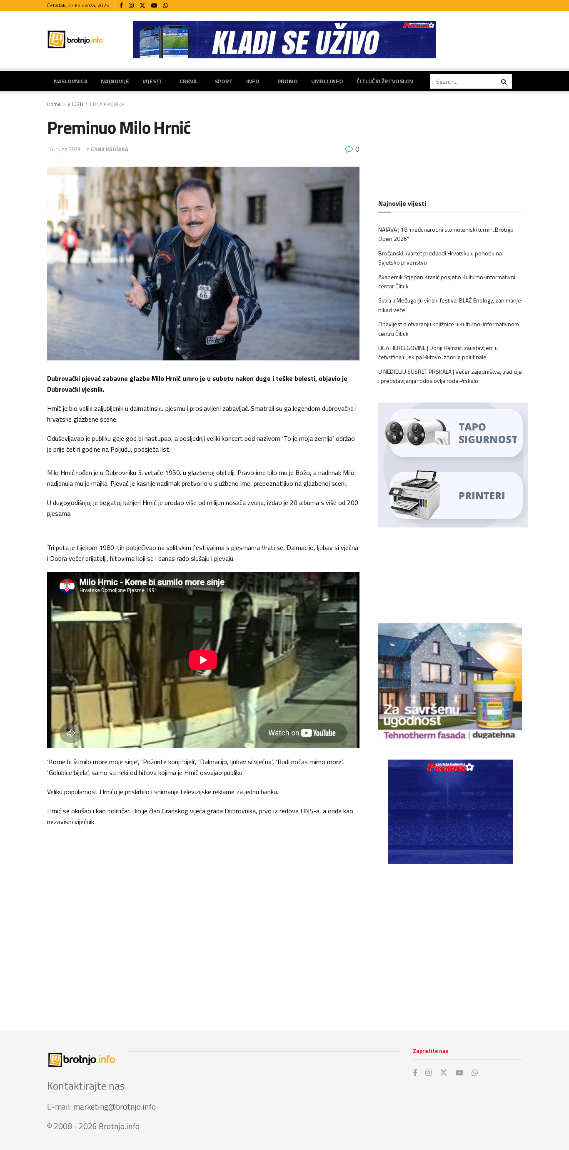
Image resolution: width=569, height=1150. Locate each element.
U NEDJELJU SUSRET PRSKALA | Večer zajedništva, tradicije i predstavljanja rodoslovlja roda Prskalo (450, 376)
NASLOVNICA (70, 81)
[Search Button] (504, 81)
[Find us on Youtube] (154, 5)
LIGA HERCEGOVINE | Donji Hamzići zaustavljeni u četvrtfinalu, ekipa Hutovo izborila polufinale (438, 352)
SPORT (224, 81)
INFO (253, 81)
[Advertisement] (450, 938)
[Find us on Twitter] (142, 5)
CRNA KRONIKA (107, 104)
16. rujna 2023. (64, 149)
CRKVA (188, 81)
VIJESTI (152, 81)
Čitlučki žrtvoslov (385, 81)
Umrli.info (327, 81)
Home (54, 104)
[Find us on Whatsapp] (165, 5)
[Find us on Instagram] (131, 5)
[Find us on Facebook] (121, 5)
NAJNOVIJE (115, 81)
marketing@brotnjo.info (114, 1106)
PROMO (287, 81)
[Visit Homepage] (75, 39)
